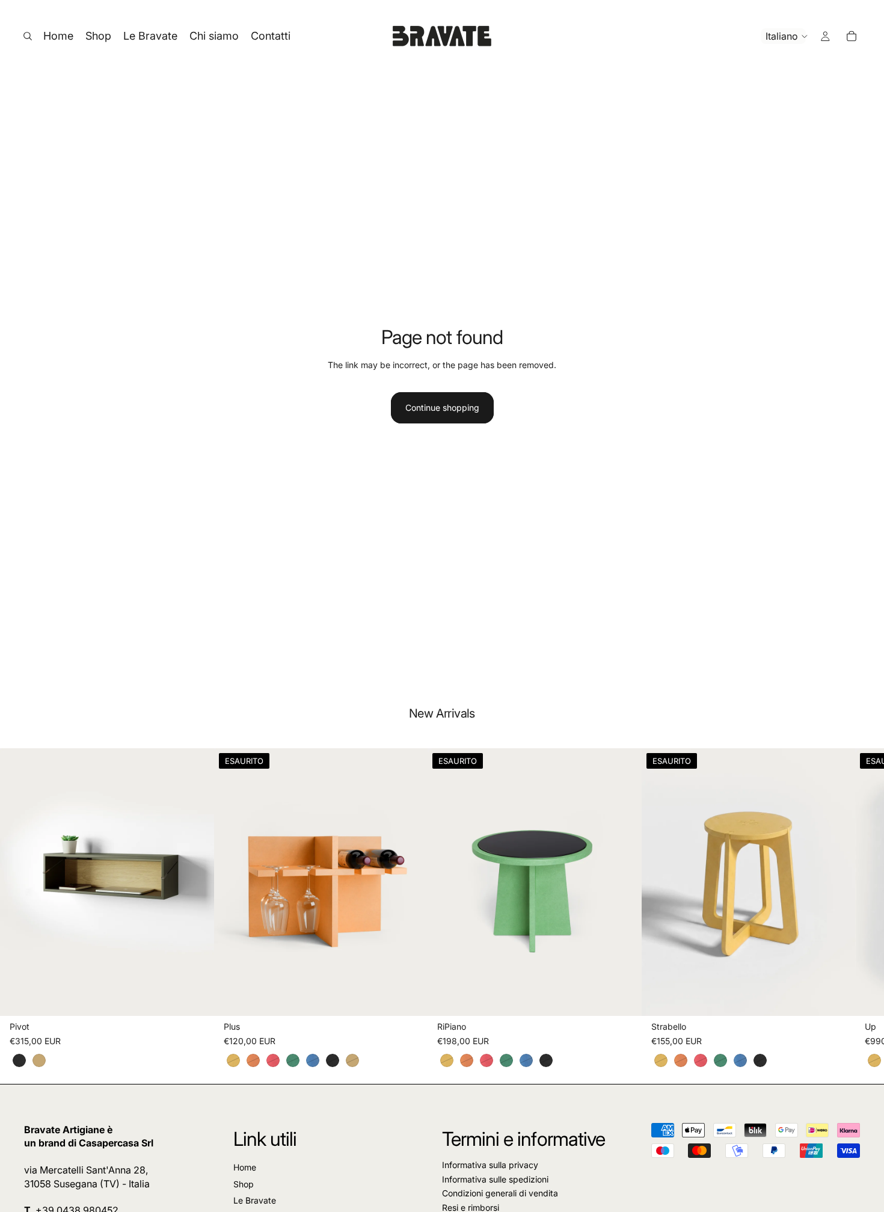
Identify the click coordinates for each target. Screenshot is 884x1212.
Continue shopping (442, 407)
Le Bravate (254, 1201)
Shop (243, 1184)
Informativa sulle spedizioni (495, 1179)
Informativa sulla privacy (490, 1165)
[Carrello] (851, 36)
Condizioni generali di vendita (500, 1194)
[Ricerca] (27, 36)
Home (244, 1168)
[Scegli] (195, 997)
